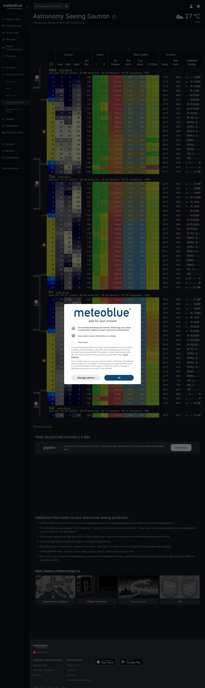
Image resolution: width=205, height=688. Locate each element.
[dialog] (102, 344)
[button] (102, 342)
